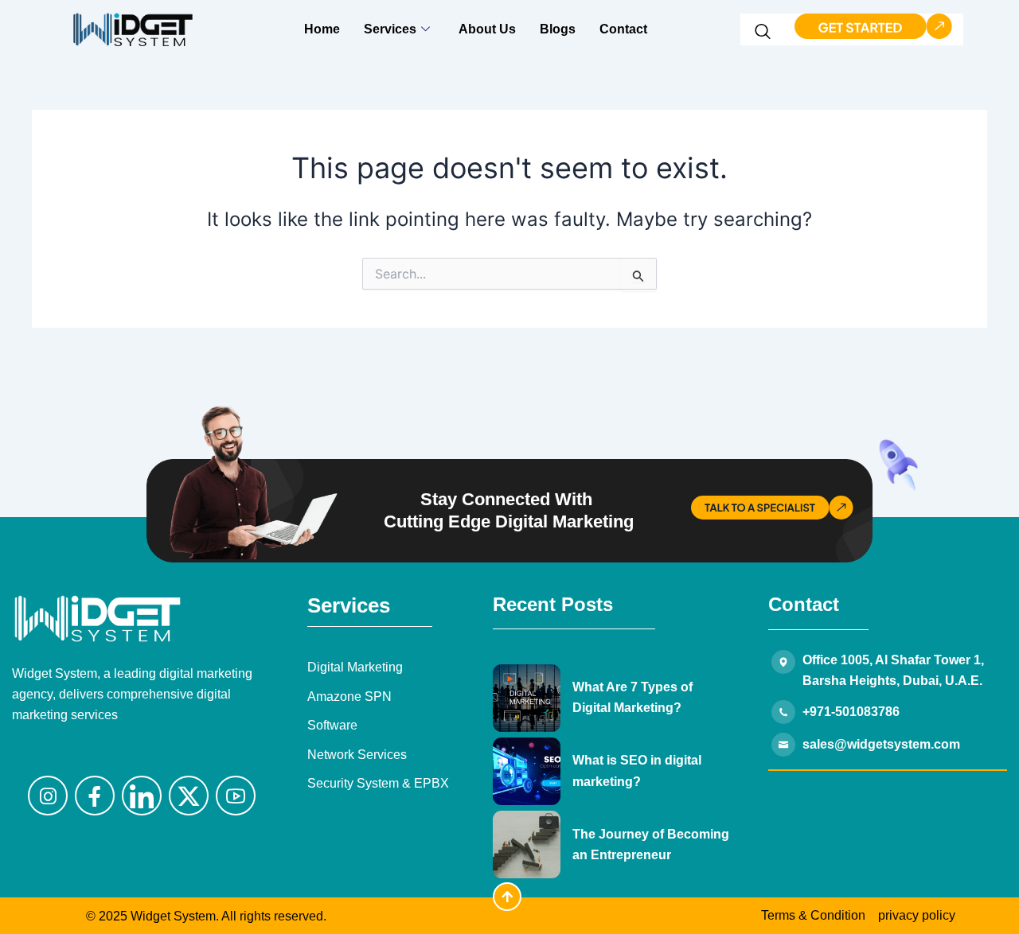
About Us (487, 29)
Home (322, 29)
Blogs (558, 29)
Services (390, 29)
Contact (623, 29)
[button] (763, 35)
